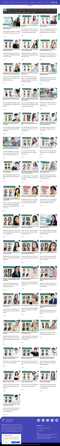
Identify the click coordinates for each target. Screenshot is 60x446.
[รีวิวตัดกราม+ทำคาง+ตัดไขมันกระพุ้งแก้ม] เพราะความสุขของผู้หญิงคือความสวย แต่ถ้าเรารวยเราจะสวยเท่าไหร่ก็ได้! (11, 199)
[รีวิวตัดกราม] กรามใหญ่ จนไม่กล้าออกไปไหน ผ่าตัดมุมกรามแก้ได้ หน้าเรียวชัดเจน (11, 358)
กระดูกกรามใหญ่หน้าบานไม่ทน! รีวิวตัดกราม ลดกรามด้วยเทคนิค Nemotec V (48, 172)
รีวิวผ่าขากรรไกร (41, 9)
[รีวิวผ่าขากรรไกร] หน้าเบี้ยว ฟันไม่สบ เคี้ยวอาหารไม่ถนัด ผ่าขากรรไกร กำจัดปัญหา (11, 381)
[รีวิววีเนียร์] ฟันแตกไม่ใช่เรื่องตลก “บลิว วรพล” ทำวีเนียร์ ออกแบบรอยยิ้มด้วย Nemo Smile (11, 148)
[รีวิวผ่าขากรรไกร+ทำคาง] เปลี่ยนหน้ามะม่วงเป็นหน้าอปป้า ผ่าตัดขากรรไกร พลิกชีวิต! (48, 147)
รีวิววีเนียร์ (33, 12)
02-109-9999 (40, 430)
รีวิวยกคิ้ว (5, 12)
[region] (11, 439)
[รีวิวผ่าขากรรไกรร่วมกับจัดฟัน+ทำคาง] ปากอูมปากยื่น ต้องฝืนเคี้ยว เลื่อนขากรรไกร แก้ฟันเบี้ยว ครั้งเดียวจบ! (48, 306)
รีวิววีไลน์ (28, 12)
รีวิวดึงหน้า (54, 9)
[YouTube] (56, 2)
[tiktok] (43, 420)
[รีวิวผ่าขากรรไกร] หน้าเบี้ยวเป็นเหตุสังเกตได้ (47, 329)
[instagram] (47, 420)
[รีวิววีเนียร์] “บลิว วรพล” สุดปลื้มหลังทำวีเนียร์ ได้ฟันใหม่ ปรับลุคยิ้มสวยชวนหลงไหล (48, 99)
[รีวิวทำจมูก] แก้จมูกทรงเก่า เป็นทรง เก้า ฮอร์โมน (29, 305)
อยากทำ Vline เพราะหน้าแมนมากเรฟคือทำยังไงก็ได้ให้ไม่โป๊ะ (29, 26)
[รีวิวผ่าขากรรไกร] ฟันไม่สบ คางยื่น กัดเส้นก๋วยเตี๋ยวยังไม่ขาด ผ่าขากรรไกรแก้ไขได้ (47, 358)
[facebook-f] (52, 420)
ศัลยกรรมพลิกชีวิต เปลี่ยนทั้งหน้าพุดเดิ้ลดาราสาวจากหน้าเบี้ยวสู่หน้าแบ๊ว (11, 28)
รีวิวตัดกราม (9, 9)
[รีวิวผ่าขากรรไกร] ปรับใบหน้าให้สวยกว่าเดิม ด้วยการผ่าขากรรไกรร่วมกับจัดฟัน (48, 381)
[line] (38, 420)
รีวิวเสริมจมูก (15, 9)
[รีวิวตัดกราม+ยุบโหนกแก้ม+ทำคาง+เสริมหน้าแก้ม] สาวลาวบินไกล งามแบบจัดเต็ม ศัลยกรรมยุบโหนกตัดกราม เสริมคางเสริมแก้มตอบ (30, 172)
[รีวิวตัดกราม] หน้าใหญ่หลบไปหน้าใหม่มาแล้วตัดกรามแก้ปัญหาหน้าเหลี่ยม (29, 279)
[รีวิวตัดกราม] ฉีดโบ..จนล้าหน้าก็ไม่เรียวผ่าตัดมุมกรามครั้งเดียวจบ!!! (11, 306)
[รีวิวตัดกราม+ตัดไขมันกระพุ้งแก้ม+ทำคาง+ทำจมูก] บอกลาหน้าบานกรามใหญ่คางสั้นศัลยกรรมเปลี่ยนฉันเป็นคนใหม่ (11, 279)
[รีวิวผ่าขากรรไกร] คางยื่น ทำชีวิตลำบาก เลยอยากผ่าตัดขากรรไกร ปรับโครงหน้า (30, 358)
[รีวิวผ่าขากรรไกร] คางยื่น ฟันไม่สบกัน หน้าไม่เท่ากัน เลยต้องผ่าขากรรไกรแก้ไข (11, 405)
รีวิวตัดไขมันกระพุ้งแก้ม (22, 9)
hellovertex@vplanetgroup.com (44, 428)
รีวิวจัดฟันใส (24, 12)
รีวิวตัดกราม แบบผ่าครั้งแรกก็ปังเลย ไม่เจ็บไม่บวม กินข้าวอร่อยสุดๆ (30, 73)
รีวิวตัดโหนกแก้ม (17, 12)
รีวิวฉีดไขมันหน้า (48, 9)
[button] (14, 2)
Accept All (15, 442)
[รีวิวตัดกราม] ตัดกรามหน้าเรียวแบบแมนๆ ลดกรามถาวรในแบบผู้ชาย (11, 172)
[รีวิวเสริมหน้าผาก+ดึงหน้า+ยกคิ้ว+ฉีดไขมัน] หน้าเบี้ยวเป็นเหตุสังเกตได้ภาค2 (29, 333)
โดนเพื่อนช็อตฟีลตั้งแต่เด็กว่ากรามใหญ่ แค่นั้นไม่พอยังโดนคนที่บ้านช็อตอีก (11, 50)
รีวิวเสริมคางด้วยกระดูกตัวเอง (32, 9)
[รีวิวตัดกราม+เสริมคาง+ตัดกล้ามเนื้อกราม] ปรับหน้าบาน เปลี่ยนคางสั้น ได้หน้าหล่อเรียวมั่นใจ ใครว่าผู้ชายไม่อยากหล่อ (29, 99)
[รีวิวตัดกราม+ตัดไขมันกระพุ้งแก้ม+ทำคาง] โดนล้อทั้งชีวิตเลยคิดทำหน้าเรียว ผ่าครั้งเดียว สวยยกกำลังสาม (48, 279)
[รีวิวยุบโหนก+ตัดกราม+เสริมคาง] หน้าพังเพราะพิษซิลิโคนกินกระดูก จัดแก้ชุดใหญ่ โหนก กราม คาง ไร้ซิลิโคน (11, 123)
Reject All (7, 442)
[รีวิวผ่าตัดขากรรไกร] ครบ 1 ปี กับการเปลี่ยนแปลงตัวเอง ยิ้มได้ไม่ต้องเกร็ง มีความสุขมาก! (29, 123)
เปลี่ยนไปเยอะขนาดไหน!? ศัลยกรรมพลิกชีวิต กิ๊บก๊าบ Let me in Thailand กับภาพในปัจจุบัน (29, 196)
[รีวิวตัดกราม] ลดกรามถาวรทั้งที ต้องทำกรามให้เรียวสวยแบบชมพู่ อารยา (29, 147)
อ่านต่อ (4, 36)
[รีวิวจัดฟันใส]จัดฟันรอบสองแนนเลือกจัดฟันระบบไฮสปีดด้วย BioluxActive (48, 227)
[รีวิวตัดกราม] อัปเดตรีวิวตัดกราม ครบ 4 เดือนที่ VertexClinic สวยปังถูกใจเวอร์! (29, 227)
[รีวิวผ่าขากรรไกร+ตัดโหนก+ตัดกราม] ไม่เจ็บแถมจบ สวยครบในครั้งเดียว (11, 253)
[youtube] (56, 420)
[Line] (53, 2)
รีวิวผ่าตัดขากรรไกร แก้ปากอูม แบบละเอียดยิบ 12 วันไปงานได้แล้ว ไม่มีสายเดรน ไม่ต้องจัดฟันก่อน (11, 73)
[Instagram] (54, 2)
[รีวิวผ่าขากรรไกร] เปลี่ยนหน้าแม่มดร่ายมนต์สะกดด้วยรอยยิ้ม (11, 333)
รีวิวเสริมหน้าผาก (11, 12)
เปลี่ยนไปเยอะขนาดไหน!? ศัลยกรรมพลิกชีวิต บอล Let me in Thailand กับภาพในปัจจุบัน (47, 196)
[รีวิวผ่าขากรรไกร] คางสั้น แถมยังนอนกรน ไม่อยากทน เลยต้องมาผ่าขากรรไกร (29, 381)
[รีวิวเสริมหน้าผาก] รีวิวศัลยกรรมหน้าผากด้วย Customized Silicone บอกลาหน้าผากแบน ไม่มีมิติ (11, 99)
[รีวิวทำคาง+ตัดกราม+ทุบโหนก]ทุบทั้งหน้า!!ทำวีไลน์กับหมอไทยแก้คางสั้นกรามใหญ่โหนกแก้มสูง (11, 227)
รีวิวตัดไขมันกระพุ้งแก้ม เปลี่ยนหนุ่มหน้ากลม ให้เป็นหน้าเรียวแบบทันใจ (48, 74)
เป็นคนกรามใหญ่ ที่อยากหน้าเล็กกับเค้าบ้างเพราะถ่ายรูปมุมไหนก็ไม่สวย (48, 26)
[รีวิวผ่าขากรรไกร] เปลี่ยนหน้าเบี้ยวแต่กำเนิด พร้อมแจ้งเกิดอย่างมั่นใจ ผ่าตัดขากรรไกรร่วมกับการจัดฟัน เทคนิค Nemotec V (48, 123)
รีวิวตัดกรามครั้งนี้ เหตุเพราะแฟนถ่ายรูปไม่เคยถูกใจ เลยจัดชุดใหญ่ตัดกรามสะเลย (48, 50)
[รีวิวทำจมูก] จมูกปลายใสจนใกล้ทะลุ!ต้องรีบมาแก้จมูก (48, 253)
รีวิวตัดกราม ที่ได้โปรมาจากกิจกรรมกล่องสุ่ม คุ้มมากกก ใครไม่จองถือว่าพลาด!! (29, 50)
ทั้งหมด (5, 9)
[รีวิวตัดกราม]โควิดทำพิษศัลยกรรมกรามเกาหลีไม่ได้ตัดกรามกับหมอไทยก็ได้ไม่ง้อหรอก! (29, 253)
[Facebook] (51, 2)
